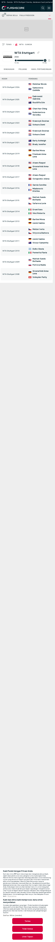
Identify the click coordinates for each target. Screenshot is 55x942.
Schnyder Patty (40, 277)
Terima (27, 921)
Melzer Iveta (38, 229)
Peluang (22, 69)
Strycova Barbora (41, 233)
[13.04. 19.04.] (32, 60)
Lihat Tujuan (27, 937)
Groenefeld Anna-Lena (41, 167)
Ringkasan (9, 69)
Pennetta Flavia (40, 252)
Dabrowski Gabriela (37, 97)
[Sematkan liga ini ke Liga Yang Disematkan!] (38, 52)
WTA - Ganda (25, 44)
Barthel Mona (39, 150)
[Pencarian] (42, 8)
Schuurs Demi (39, 124)
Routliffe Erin (39, 102)
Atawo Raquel (39, 163)
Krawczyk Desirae (41, 121)
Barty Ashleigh (39, 140)
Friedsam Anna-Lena (40, 155)
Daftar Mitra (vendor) (12, 915)
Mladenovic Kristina (38, 189)
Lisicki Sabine (39, 223)
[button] (49, 60)
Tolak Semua (27, 929)
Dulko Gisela (38, 249)
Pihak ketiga (11, 896)
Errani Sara (37, 209)
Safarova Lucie (39, 203)
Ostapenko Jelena (41, 179)
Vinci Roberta (39, 213)
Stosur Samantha (40, 243)
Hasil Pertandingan (41, 69)
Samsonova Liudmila (38, 89)
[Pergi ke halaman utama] (15, 8)
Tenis (8, 44)
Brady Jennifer (39, 144)
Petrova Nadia (39, 265)
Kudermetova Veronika (39, 113)
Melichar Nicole (40, 84)
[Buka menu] (49, 8)
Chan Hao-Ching (40, 108)
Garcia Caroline (39, 185)
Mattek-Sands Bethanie (39, 198)
